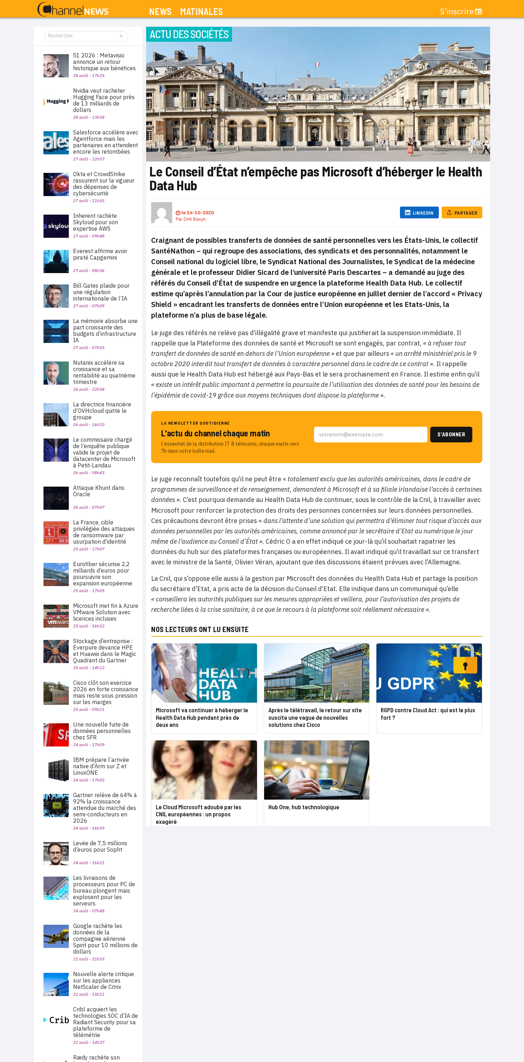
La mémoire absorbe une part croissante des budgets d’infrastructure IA (105, 330)
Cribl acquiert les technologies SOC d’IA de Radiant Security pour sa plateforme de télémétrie (105, 1022)
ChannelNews (72, 9)
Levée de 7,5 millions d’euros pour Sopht (100, 846)
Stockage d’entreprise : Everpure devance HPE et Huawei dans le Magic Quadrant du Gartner (104, 650)
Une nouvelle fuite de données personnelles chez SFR (102, 731)
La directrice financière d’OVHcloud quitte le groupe (102, 411)
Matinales (201, 11)
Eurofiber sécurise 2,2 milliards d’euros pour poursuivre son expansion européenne (102, 573)
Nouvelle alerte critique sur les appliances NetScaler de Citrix (103, 980)
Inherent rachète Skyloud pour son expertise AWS (95, 222)
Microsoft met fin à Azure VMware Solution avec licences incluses (105, 612)
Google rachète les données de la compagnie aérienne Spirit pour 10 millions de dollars (105, 938)
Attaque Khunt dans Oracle (98, 491)
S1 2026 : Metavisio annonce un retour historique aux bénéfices (104, 62)
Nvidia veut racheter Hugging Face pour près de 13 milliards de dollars (104, 100)
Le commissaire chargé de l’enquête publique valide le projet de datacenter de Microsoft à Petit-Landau (104, 452)
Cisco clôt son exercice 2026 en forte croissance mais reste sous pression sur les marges (105, 692)
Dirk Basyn (195, 219)
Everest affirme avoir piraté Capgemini (100, 254)
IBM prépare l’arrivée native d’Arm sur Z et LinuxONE (101, 766)
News (160, 11)
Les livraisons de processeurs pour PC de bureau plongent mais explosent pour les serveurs (104, 890)
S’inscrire (457, 11)
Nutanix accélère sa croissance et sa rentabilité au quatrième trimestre (104, 372)
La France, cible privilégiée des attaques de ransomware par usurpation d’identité (104, 532)
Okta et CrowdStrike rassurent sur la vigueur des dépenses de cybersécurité (103, 183)
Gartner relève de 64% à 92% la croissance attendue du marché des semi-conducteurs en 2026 (105, 807)
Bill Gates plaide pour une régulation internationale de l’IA (101, 292)
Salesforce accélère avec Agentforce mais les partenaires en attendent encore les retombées (105, 142)
